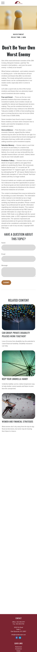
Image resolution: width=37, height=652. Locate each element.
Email (3, 254)
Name (3, 243)
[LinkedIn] (20, 637)
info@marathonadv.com (18, 634)
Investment (18, 649)
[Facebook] (16, 637)
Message (4, 265)
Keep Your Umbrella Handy (15, 379)
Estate (18, 651)
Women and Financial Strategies (17, 421)
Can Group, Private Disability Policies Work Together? (16, 334)
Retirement (18, 647)
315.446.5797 (21, 622)
